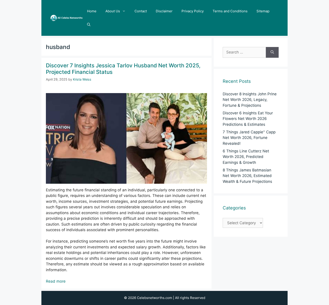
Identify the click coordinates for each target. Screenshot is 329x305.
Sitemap (262, 11)
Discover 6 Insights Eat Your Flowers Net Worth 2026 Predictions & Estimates (248, 119)
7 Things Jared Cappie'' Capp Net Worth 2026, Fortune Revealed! (249, 138)
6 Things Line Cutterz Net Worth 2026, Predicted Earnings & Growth (246, 157)
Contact (141, 11)
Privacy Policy (193, 11)
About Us (112, 11)
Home (91, 11)
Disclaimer (164, 11)
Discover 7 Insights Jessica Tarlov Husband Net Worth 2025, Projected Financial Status (123, 68)
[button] (89, 24)
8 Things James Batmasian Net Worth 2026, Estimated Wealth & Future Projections (247, 176)
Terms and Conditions (230, 11)
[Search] (272, 52)
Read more (56, 281)
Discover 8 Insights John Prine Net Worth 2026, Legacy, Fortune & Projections (250, 100)
